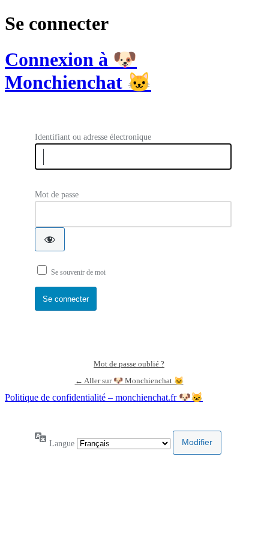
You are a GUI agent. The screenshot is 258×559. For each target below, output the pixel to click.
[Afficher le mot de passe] (50, 239)
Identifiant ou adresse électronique (93, 137)
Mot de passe (57, 194)
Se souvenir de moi (78, 272)
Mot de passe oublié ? (129, 363)
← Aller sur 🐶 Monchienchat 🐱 (129, 380)
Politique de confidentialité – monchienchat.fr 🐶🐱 (104, 397)
